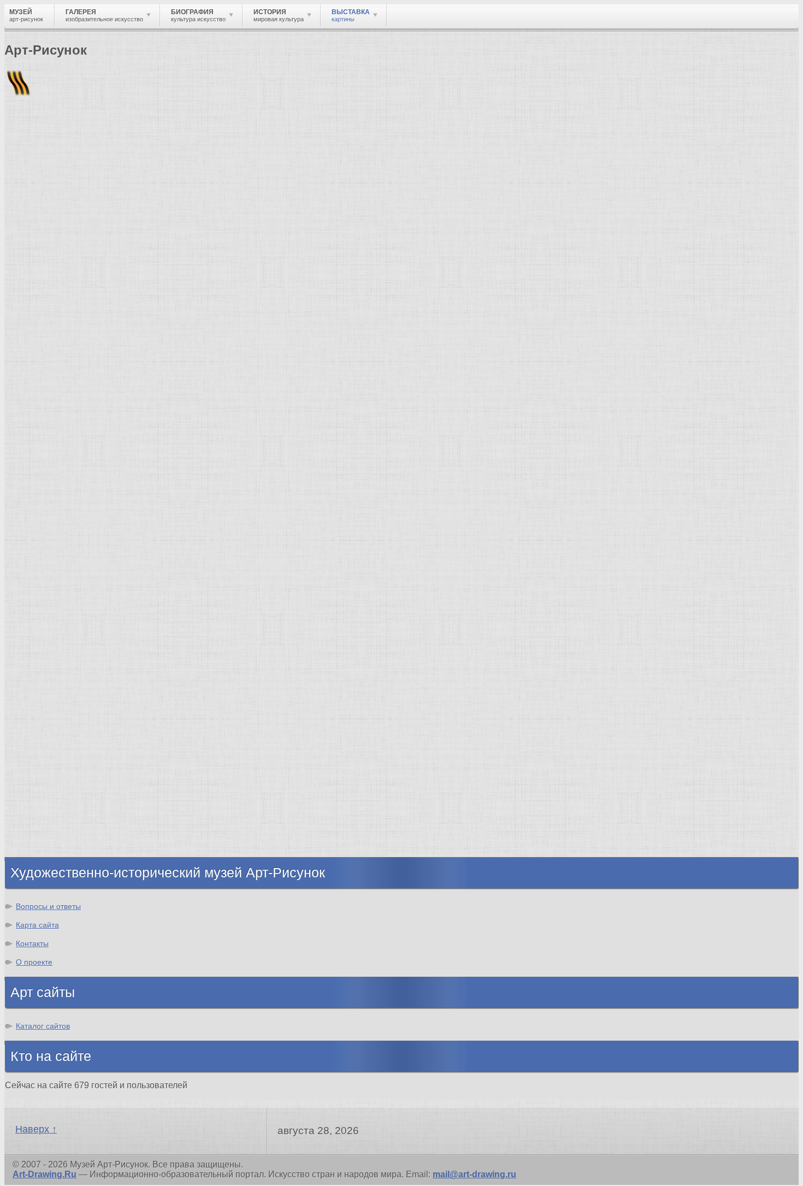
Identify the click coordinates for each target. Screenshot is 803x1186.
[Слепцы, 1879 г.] (295, 827)
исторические (161, 353)
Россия (722, 333)
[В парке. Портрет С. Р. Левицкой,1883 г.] (214, 827)
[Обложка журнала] (379, 720)
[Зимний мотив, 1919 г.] (544, 720)
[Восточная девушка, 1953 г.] (296, 720)
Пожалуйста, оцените (48, 313)
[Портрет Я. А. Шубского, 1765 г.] (461, 720)
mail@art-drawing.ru (474, 1174)
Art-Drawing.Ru (44, 1174)
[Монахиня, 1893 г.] (213, 720)
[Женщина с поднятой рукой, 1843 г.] (48, 720)
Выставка (73, 188)
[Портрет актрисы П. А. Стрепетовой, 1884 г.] (131, 827)
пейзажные (308, 353)
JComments (401, 598)
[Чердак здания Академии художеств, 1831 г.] (131, 720)
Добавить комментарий (56, 588)
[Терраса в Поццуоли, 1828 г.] (461, 827)
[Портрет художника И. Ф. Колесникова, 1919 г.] (626, 720)
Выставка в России (159, 188)
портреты (252, 353)
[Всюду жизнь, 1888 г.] (48, 827)
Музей (23, 188)
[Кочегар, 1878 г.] (378, 827)
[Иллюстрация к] (706, 720)
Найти (147, 142)
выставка (591, 333)
